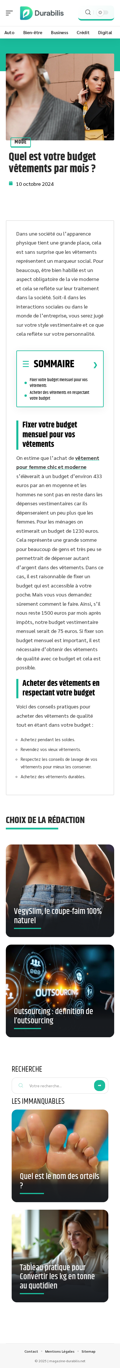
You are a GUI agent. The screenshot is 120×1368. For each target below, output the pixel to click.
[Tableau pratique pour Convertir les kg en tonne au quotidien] (60, 1256)
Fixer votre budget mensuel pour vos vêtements (59, 383)
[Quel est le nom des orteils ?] (60, 1156)
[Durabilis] (42, 13)
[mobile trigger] (11, 13)
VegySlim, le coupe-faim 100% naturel (58, 916)
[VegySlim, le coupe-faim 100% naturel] (60, 892)
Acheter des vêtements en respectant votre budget (59, 395)
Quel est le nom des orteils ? (59, 1181)
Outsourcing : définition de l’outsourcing (53, 1016)
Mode (21, 142)
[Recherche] (88, 12)
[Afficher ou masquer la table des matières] (86, 364)
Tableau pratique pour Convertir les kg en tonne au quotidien (57, 1277)
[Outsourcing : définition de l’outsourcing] (60, 993)
